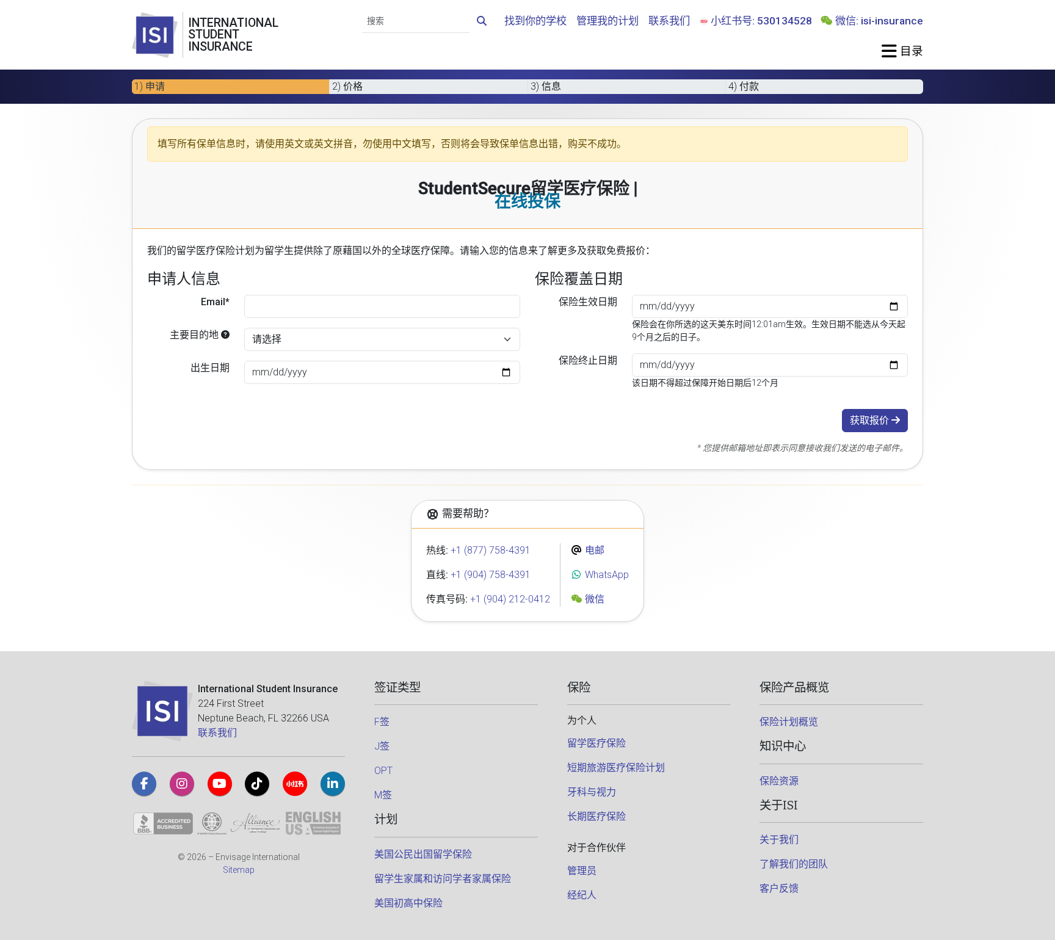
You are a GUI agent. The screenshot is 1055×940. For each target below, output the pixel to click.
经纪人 (581, 895)
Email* (215, 302)
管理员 (581, 871)
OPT (383, 770)
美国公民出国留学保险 (423, 854)
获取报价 (870, 420)
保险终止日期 (588, 360)
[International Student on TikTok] (257, 784)
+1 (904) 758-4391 (491, 574)
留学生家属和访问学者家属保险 (442, 878)
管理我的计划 (607, 21)
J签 (382, 746)
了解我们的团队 (794, 864)
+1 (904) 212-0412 (510, 599)
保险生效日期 (588, 302)
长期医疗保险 (596, 816)
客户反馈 (779, 888)
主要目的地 (195, 335)
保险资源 (779, 781)
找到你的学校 (535, 21)
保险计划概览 (789, 722)
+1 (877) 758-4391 (491, 550)
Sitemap (239, 870)
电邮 (593, 550)
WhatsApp (605, 574)
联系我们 (669, 21)
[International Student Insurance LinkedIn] (333, 784)
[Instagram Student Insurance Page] (182, 784)
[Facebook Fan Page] (144, 784)
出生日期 (210, 368)
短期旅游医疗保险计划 (616, 767)
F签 (382, 722)
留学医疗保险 (596, 743)
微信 (593, 599)
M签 (383, 795)
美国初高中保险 (408, 903)
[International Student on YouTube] (220, 784)
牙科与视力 (591, 792)
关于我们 (779, 839)
